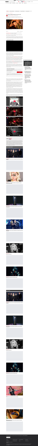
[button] (31, 1)
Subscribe (25, 1)
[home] (6, 3)
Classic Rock (9, 15)
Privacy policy (26, 439)
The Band (10, 33)
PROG (23, 0)
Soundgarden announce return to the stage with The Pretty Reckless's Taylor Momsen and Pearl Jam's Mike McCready (28, 72)
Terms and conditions (21, 439)
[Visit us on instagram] (23, 1)
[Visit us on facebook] (21, 1)
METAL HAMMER (21, 0)
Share (7, 31)
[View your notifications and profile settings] (29, 1)
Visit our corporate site (25, 435)
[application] (14, 45)
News (6, 15)
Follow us (19, 31)
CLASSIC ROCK (18, 0)
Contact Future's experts (15, 439)
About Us (7, 439)
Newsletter (22, 31)
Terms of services (13, 73)
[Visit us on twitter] (22, 1)
